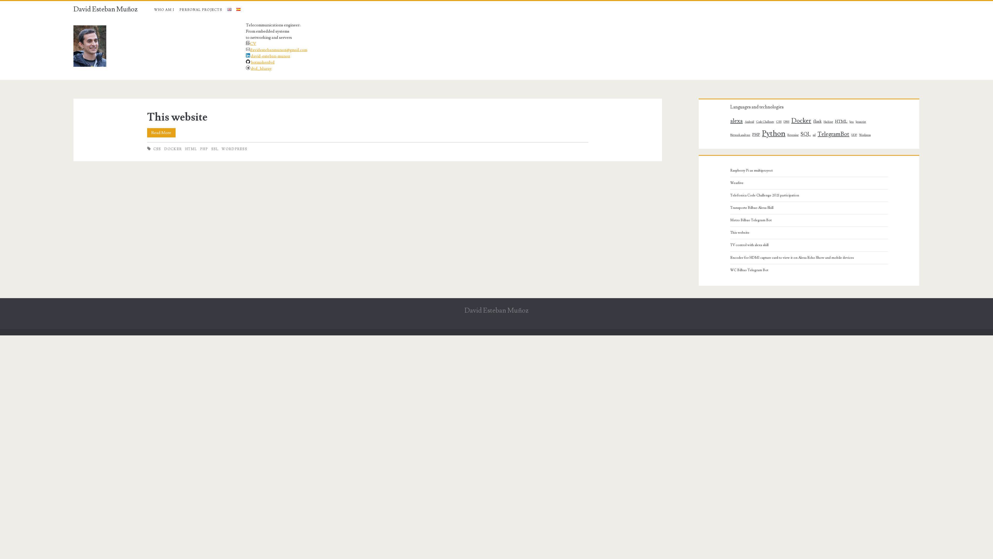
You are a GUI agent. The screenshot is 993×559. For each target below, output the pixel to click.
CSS (157, 149)
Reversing (793, 135)
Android (749, 122)
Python (773, 133)
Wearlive (736, 183)
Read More (163, 133)
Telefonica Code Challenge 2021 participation (764, 195)
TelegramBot (833, 134)
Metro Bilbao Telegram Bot (751, 220)
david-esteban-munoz (270, 56)
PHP (204, 149)
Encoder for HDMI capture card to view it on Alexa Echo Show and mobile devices (792, 258)
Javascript (861, 122)
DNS (786, 122)
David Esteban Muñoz (105, 9)
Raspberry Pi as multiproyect (751, 170)
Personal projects (200, 10)
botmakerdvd (263, 62)
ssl (215, 149)
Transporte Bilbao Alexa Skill (751, 208)
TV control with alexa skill (749, 245)
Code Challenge (765, 122)
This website (177, 117)
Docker (173, 149)
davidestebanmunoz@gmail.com (278, 50)
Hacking (828, 122)
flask (817, 121)
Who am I (164, 10)
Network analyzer (740, 135)
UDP (854, 135)
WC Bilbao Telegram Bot (749, 270)
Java (851, 122)
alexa (736, 121)
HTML (191, 149)
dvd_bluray (261, 68)
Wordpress (234, 149)
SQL (806, 134)
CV (253, 43)
